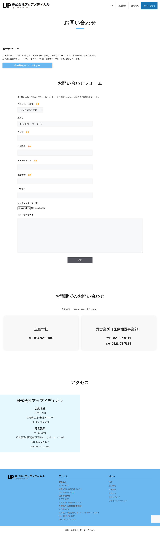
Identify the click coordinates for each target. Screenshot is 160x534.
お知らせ (112, 493)
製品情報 (122, 5)
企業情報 (135, 5)
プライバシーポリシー (47, 97)
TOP (111, 5)
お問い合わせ (149, 5)
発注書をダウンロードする (27, 65)
